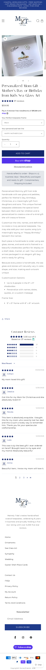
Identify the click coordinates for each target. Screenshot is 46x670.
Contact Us (10, 575)
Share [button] (7, 319)
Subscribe (23, 627)
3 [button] (23, 477)
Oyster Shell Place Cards (16, 565)
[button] (3, 21)
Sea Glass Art (11, 548)
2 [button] (19, 477)
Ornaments (10, 543)
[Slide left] (17, 81)
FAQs (7, 581)
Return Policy (11, 597)
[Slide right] (28, 81)
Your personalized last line (13, 129)
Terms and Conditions (15, 603)
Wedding (9, 559)
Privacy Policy (11, 586)
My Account (10, 592)
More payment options (23, 166)
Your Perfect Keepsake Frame (14, 118)
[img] (7, 370)
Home (7, 537)
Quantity (5, 139)
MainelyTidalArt (25, 668)
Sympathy (9, 554)
